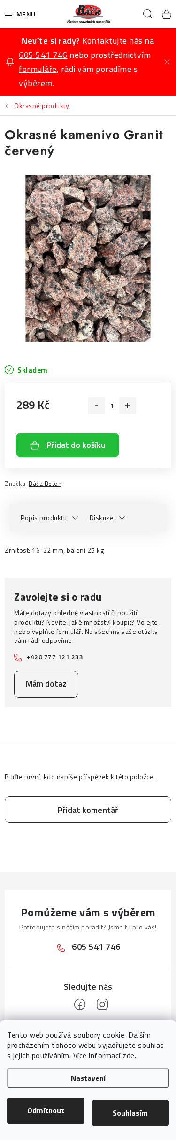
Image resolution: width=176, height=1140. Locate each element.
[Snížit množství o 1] (96, 405)
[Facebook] (79, 1004)
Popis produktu (44, 518)
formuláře (38, 68)
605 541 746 (43, 54)
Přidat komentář (88, 810)
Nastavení (88, 1078)
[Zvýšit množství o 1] (127, 405)
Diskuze (102, 518)
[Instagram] (102, 1004)
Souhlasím (130, 1112)
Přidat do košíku (76, 444)
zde (128, 1055)
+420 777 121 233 (54, 657)
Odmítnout (45, 1110)
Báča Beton (45, 483)
